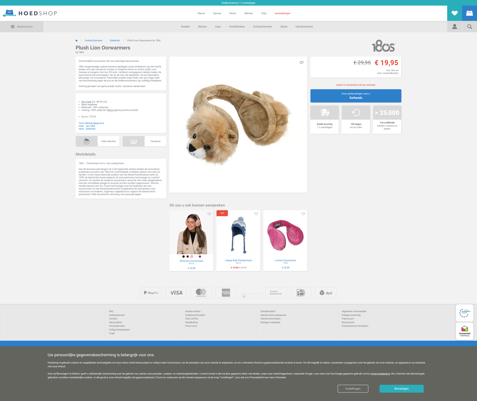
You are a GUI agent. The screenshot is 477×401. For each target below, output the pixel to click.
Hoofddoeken (237, 26)
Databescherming (351, 315)
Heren (232, 13)
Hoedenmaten (267, 311)
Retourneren (348, 322)
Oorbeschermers (262, 26)
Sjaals (283, 26)
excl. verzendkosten (388, 73)
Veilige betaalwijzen (119, 329)
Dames (217, 13)
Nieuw (201, 13)
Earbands (356, 98)
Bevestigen (401, 388)
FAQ (111, 311)
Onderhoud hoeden (195, 315)
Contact (113, 318)
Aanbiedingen (282, 13)
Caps (218, 26)
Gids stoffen (191, 318)
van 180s (90, 126)
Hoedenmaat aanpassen (273, 315)
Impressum (348, 318)
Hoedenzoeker (192, 311)
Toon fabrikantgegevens (91, 123)
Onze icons (191, 325)
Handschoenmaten (270, 318)
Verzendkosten (117, 325)
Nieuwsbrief (115, 322)
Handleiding (191, 322)
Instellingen (353, 388)
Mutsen (202, 26)
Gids (263, 13)
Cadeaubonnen (117, 315)
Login (112, 333)
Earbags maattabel (270, 322)
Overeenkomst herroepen (355, 325)
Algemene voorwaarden (354, 311)
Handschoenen (304, 26)
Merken (248, 13)
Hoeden (185, 26)
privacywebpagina (380, 373)
